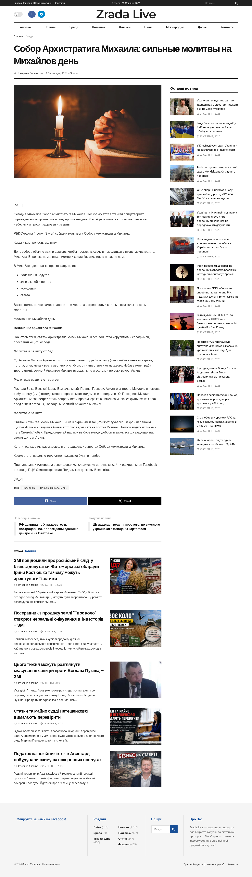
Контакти (60, 3)
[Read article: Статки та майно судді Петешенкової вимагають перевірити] (135, 726)
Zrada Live (126, 14)
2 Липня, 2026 (51, 683)
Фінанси (125, 27)
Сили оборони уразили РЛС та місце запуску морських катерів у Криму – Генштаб (216, 421)
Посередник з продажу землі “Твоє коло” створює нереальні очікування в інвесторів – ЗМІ (59, 619)
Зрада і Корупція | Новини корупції (33, 3)
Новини (50, 27)
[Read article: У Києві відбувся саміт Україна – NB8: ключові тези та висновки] (182, 152)
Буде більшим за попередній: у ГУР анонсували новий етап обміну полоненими (216, 127)
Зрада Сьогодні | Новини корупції (41, 864)
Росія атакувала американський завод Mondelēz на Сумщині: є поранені (217, 171)
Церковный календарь (53, 488)
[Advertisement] (87, 192)
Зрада (73, 27)
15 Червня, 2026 (53, 766)
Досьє (202, 27)
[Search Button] (235, 3)
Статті (122, 838)
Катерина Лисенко (28, 73)
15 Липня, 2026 (52, 631)
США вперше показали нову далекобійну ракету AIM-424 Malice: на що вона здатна (215, 194)
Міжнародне (175, 27)
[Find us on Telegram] (41, 14)
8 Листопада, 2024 (56, 73)
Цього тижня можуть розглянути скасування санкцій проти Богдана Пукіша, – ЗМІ (59, 670)
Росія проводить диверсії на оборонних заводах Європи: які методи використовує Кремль (216, 270)
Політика (98, 27)
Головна (25, 27)
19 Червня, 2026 (53, 723)
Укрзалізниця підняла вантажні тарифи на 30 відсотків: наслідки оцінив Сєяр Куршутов (217, 104)
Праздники (29, 488)
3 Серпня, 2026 (52, 585)
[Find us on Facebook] (32, 14)
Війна (148, 27)
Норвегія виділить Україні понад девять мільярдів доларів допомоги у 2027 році (217, 399)
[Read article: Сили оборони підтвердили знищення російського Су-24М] (182, 446)
